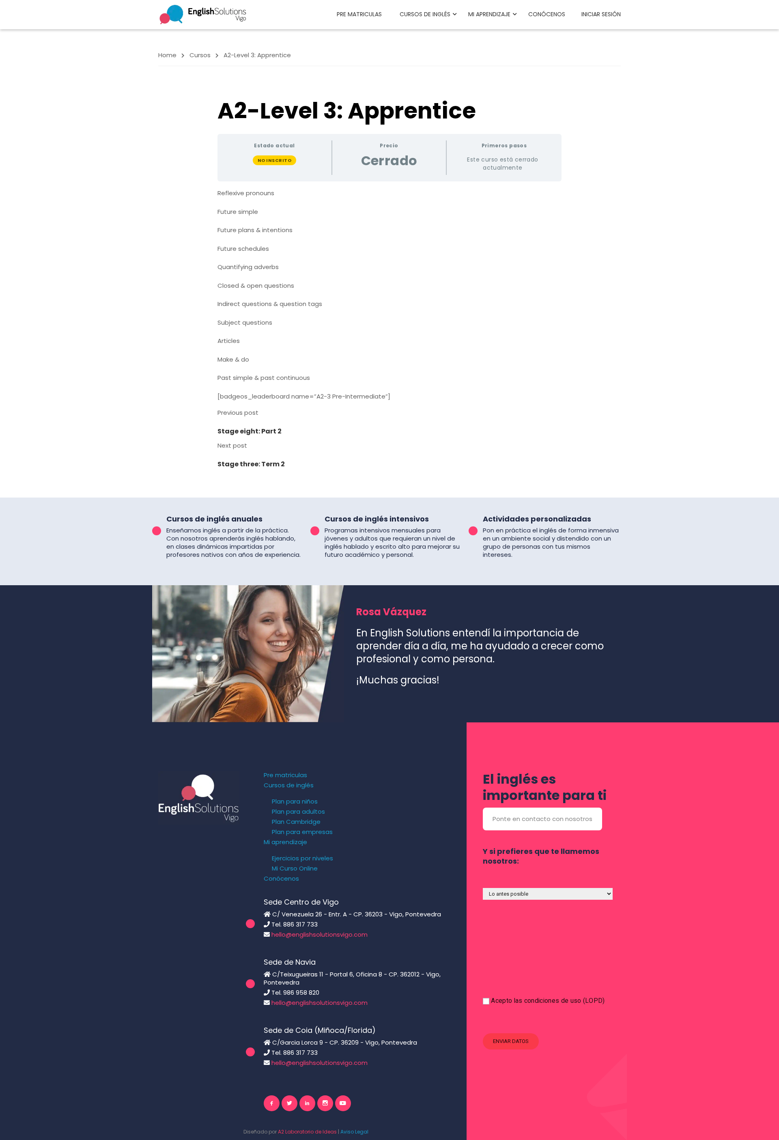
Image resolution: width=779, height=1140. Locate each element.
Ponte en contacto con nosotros (542, 819)
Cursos (200, 55)
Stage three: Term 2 (251, 464)
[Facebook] (272, 1103)
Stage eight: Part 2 (249, 431)
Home (167, 55)
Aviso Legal (354, 1131)
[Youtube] (343, 1103)
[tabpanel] (389, 294)
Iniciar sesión (601, 14)
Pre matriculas (359, 14)
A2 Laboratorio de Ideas (307, 1131)
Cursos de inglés (425, 14)
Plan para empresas (302, 832)
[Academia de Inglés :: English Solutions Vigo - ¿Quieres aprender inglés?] (202, 14)
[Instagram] (325, 1103)
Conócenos (546, 14)
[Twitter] (289, 1103)
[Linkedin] (307, 1103)
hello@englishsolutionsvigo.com (319, 934)
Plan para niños (295, 801)
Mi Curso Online (295, 868)
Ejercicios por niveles (302, 858)
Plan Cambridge (296, 822)
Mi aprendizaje (489, 14)
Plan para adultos (298, 812)
